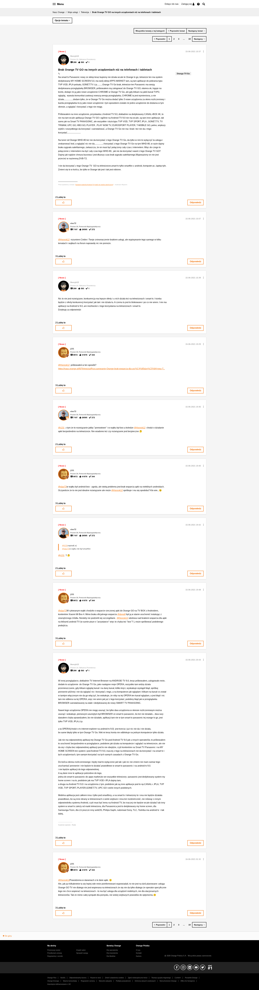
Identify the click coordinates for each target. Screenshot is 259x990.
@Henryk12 (64, 239)
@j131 (61, 428)
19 (189, 39)
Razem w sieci (95, 978)
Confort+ (178, 978)
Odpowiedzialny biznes (77, 978)
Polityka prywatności (123, 981)
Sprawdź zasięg (82, 953)
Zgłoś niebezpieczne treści (137, 978)
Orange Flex (51, 978)
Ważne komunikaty (70, 981)
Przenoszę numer (53, 950)
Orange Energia (53, 981)
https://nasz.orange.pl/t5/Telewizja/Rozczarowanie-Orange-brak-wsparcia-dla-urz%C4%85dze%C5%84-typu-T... (111, 369)
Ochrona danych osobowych (145, 981)
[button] (203, 51)
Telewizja (85, 12)
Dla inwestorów (112, 953)
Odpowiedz (195, 202)
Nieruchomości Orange (168, 981)
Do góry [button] (8, 936)
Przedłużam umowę (54, 953)
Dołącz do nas (171, 4)
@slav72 (62, 487)
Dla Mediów (111, 956)
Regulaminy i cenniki (55, 956)
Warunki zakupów (105, 981)
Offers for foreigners (187, 981)
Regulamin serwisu (88, 981)
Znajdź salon (81, 950)
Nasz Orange (58, 12)
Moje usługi (73, 12)
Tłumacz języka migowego (161, 978)
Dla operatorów (112, 950)
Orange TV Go (183, 73)
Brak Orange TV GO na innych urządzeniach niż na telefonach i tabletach (105, 69)
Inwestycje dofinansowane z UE (59, 984)
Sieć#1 (62, 978)
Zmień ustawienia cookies (114, 978)
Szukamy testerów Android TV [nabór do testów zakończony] (94, 184)
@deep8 (121, 614)
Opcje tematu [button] (61, 20)
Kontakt (139, 953)
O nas (138, 950)
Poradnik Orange (191, 978)
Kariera (138, 956)
